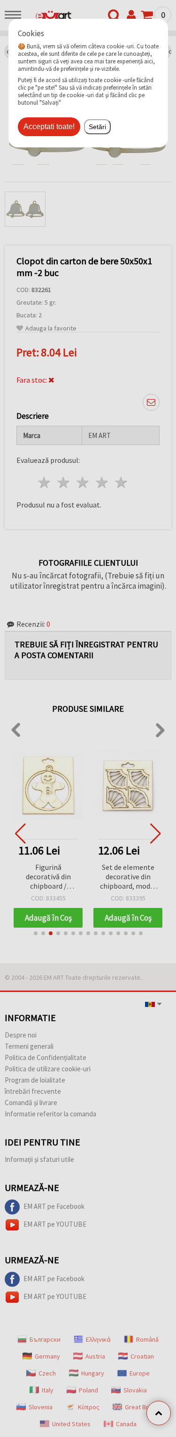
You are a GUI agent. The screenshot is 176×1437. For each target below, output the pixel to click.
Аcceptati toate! (49, 127)
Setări (97, 127)
